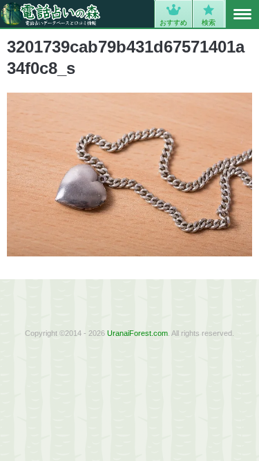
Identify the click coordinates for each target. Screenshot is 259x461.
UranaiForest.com (137, 333)
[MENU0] (242, 14)
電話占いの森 (51, 14)
